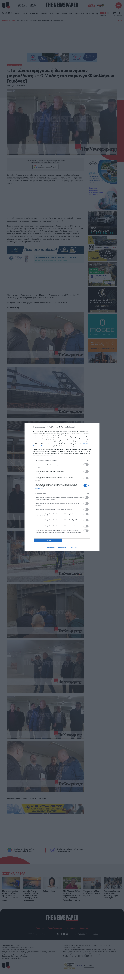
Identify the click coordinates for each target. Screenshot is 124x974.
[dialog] (62, 487)
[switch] (86, 464)
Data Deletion (51, 547)
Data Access (62, 547)
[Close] (95, 427)
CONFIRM (48, 540)
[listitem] (62, 460)
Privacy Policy (73, 547)
